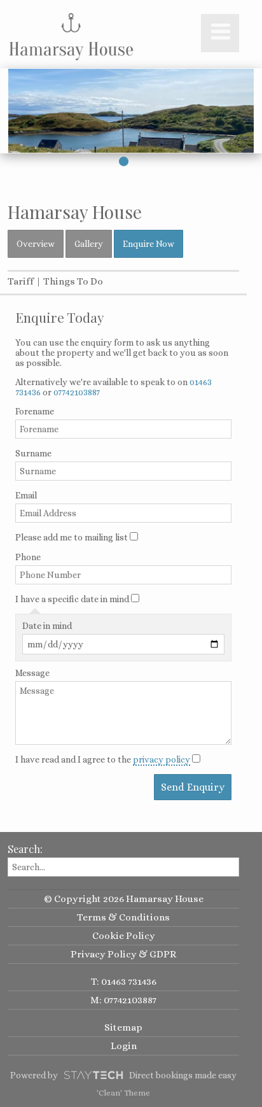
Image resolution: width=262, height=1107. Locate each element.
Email (26, 495)
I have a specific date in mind (72, 599)
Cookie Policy (123, 935)
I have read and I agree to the (102, 759)
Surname (33, 453)
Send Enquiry (192, 787)
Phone (28, 557)
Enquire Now (148, 244)
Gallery (88, 244)
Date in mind (47, 626)
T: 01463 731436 (123, 981)
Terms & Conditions (123, 917)
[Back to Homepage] (71, 36)
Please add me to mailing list (71, 537)
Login (124, 1046)
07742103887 (76, 392)
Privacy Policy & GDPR (123, 954)
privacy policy (161, 759)
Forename (34, 411)
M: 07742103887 (123, 1000)
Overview (36, 244)
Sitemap (123, 1027)
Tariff (21, 281)
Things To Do (73, 281)
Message (32, 673)
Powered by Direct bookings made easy (123, 1075)
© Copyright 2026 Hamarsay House (123, 899)
